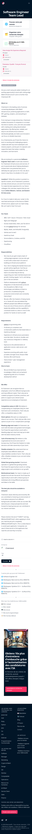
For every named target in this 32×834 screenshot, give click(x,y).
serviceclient (6, 59)
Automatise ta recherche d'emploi (14, 689)
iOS (2, 734)
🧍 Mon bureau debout (8, 616)
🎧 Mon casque (6, 604)
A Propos (20, 723)
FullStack (4, 753)
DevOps (3, 773)
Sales (3, 794)
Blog (18, 720)
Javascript (4, 715)
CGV (28, 824)
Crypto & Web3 (6, 763)
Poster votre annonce (9, 812)
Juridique (4, 788)
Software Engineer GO (10, 576)
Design (3, 766)
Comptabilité (5, 776)
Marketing (4, 760)
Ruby (2, 721)
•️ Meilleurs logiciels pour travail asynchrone (23, 745)
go (2, 555)
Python (3, 725)
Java (2, 728)
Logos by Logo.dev (20, 826)
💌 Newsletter (21, 713)
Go (2, 731)
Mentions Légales (7, 826)
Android (3, 738)
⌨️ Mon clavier (6, 607)
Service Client (5, 791)
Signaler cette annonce (8, 85)
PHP (2, 718)
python (11, 226)
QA (2, 770)
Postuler (5, 561)
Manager (4, 757)
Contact (19, 729)
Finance (3, 798)
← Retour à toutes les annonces (10, 80)
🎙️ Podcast (20, 716)
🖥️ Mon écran (5, 610)
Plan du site (21, 726)
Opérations (4, 779)
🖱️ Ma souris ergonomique (9, 613)
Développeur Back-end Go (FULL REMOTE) (16, 580)
